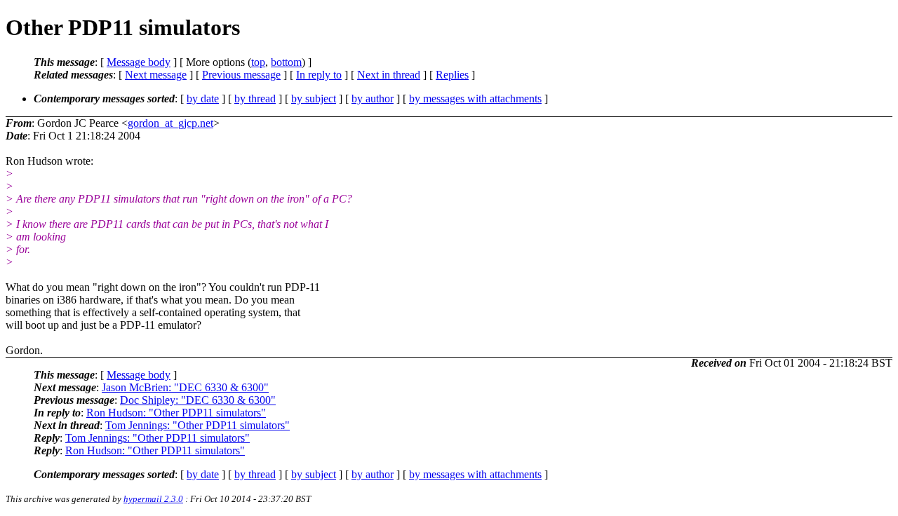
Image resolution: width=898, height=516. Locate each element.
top (258, 62)
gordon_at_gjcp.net (170, 123)
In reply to (319, 75)
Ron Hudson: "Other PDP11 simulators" (176, 413)
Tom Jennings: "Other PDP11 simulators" (197, 425)
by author (372, 98)
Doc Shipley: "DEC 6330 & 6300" (198, 400)
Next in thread (388, 75)
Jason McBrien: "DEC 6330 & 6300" (185, 387)
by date (203, 98)
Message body (138, 62)
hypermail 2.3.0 (153, 499)
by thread (255, 98)
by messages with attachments (475, 98)
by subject (313, 98)
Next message (156, 75)
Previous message (241, 75)
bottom (286, 62)
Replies (452, 75)
